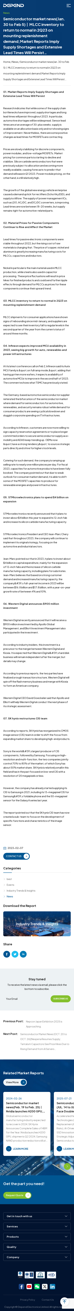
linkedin (23, 954)
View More (12, 1082)
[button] (57, 1166)
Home (6, 61)
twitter (15, 954)
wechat (37, 1286)
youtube (29, 1286)
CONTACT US (14, 856)
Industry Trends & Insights (21, 890)
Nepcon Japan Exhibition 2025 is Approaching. (44, 1024)
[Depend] (13, 5)
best (9, 878)
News (15, 61)
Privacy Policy (27, 1299)
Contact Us (48, 1299)
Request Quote (14, 1195)
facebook (6, 954)
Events (10, 884)
